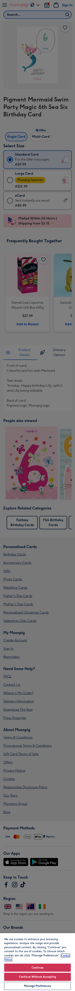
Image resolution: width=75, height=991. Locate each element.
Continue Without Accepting (37, 976)
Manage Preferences (37, 985)
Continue (37, 967)
